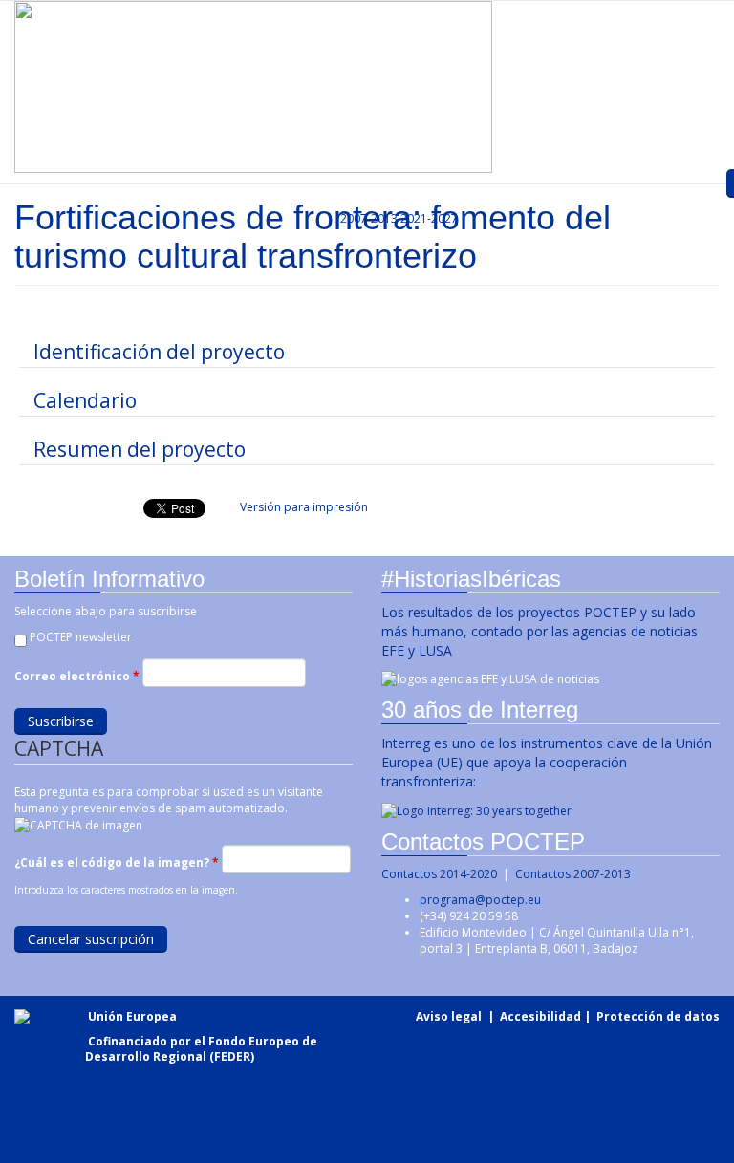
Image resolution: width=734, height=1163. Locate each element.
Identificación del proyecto (159, 351)
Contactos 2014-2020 (439, 874)
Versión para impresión (304, 507)
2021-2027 (429, 218)
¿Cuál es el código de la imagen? (116, 862)
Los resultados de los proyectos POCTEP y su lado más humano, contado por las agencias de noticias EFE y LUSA (539, 631)
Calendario (85, 400)
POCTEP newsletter (81, 637)
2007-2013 (367, 218)
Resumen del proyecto (139, 449)
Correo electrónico (77, 676)
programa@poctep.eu (480, 900)
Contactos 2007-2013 (573, 874)
